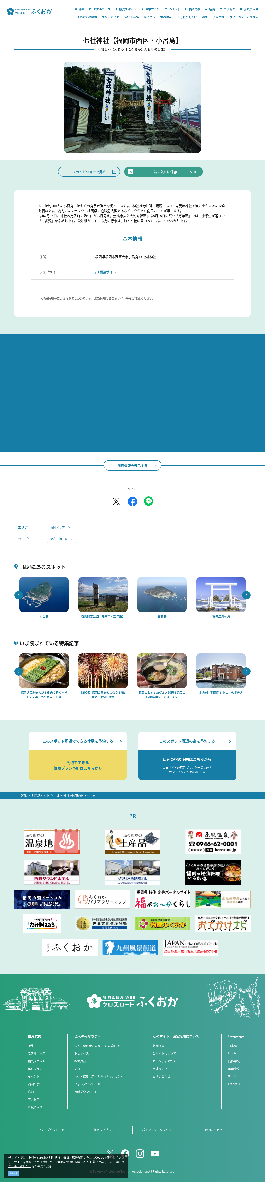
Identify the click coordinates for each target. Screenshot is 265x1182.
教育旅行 (80, 1061)
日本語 (232, 1045)
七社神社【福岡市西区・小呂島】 (76, 795)
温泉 (205, 17)
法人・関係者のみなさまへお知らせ (97, 1045)
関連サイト (108, 271)
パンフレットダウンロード (159, 1130)
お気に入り (35, 1107)
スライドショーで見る (89, 171)
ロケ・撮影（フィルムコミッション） (99, 1076)
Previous (18, 595)
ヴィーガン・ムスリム (243, 17)
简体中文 (234, 1061)
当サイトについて (164, 1053)
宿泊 (31, 1092)
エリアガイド (110, 17)
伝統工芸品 (131, 17)
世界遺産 (166, 17)
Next (246, 595)
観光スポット (40, 795)
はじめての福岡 (87, 17)
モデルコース (36, 1053)
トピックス (81, 1053)
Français (234, 1084)
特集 (31, 1045)
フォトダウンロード (87, 1084)
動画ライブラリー (105, 1130)
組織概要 (158, 1045)
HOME (23, 795)
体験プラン (35, 1068)
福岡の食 (34, 1084)
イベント (34, 1076)
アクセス (33, 1099)
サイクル (149, 17)
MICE (77, 1068)
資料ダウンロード (86, 1092)
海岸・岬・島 (59, 539)
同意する (14, 1173)
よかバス (218, 17)
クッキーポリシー (19, 1166)
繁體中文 (234, 1068)
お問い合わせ (161, 1076)
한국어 (232, 1076)
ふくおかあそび (187, 17)
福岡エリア (57, 527)
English (233, 1053)
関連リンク (160, 1068)
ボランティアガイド (166, 1061)
